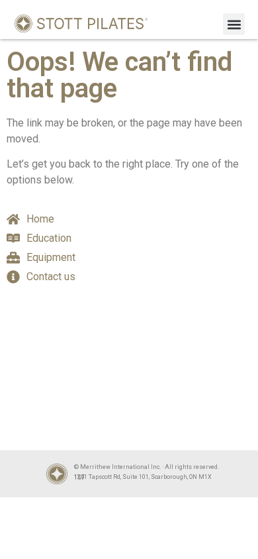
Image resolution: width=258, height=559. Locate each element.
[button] (234, 24)
